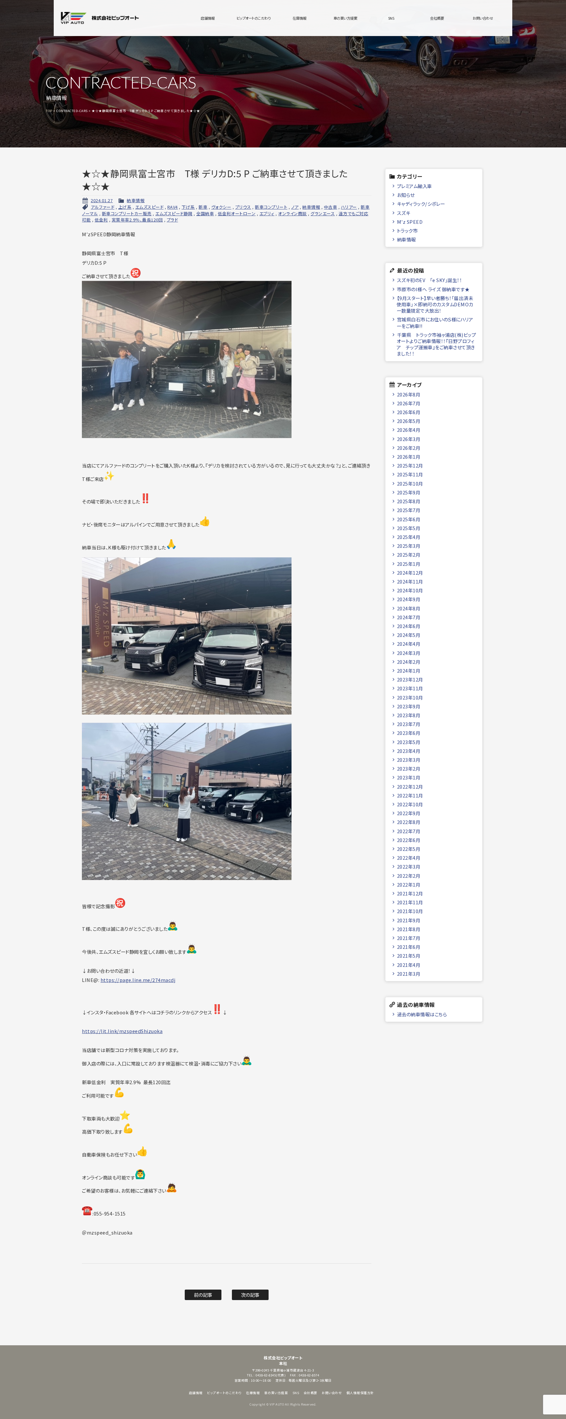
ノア (295, 207)
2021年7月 (409, 938)
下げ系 (188, 207)
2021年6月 (409, 947)
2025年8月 (409, 501)
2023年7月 (409, 724)
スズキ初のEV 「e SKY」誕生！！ (429, 280)
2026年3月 (409, 439)
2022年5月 (409, 849)
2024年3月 (409, 653)
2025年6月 (409, 519)
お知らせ (406, 195)
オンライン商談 (292, 213)
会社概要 (437, 18)
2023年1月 (409, 777)
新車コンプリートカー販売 (127, 213)
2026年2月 (409, 448)
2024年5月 (409, 635)
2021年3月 (409, 973)
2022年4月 (409, 857)
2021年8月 (409, 929)
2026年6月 (409, 412)
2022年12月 (410, 786)
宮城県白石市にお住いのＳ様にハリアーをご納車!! (435, 322)
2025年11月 (410, 474)
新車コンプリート (271, 207)
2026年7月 (409, 403)
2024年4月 (409, 644)
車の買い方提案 (345, 18)
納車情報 (135, 200)
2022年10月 (410, 804)
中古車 (330, 207)
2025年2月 (409, 554)
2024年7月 (409, 617)
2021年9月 (409, 920)
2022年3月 (409, 866)
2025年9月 (409, 492)
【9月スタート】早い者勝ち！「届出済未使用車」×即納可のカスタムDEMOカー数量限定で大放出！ (435, 304)
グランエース (323, 213)
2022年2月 (409, 875)
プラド (172, 220)
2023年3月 (409, 760)
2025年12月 (410, 465)
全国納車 (205, 213)
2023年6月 (409, 733)
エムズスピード (149, 207)
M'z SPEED (410, 222)
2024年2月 (409, 662)
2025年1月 (409, 564)
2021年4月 (409, 965)
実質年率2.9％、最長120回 (137, 220)
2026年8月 (409, 394)
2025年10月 (410, 483)
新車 (202, 207)
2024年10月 (410, 590)
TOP (49, 110)
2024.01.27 (102, 200)
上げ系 (125, 207)
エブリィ (266, 213)
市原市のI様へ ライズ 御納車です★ (433, 289)
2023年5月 (409, 742)
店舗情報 (208, 18)
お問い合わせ (483, 18)
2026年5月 (409, 421)
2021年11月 (410, 902)
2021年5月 (409, 955)
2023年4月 (409, 751)
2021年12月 (410, 893)
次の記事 (250, 1294)
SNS (391, 18)
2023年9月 (409, 706)
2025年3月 (409, 546)
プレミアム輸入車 (414, 186)
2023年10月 (410, 697)
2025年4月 (409, 537)
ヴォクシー (221, 207)
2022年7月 (409, 831)
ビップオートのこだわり (253, 18)
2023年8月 (409, 715)
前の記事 (203, 1294)
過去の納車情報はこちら (422, 1014)
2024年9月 (409, 599)
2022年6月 (409, 840)
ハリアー (349, 207)
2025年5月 (409, 528)
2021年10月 (410, 911)
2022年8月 (409, 822)
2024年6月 (409, 626)
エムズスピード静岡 (174, 213)
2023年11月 (410, 688)
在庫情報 (299, 18)
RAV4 (172, 207)
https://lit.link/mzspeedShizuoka (122, 1030)
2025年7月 (409, 510)
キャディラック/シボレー (421, 204)
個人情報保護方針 (360, 1392)
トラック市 (407, 230)
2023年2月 (409, 768)
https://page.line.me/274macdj (138, 979)
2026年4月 (409, 430)
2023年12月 (410, 679)
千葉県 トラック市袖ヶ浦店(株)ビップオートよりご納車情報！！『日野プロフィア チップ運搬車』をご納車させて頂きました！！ (436, 344)
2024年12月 (410, 572)
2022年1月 (409, 884)
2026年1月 (409, 456)
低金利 (101, 220)
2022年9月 (409, 813)
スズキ (403, 213)
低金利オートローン (237, 213)
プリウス (243, 207)
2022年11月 (410, 795)
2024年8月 (409, 608)
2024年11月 (410, 581)
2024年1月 (409, 670)
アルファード (102, 207)
